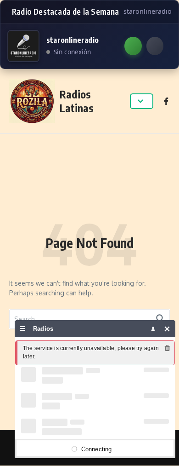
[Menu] (23, 328)
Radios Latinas (77, 101)
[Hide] (167, 328)
